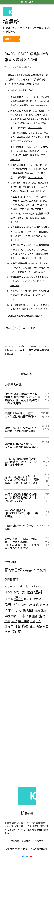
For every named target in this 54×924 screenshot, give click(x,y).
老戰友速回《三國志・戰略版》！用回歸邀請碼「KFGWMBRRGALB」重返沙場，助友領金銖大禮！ (21, 543)
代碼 (23, 592)
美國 (32, 621)
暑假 (28, 616)
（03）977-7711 (35, 127)
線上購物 (23, 621)
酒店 (32, 626)
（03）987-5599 (24, 141)
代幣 (16, 592)
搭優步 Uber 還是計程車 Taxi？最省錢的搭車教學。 (20, 415)
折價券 (9, 611)
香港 (14, 631)
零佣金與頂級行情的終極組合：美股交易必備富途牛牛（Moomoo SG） (20, 497)
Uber (8, 592)
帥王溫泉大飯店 (17, 196)
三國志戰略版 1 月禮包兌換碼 (19, 527)
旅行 (45, 610)
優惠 (18, 598)
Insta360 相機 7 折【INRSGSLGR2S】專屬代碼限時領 (21, 513)
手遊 (45, 605)
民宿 (7, 621)
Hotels (24, 586)
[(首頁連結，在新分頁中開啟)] (7, 11)
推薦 (37, 611)
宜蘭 (8, 328)
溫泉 (17, 328)
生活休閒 (40, 571)
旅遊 (7, 616)
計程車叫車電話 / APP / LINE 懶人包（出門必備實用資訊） (21, 446)
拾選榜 (11, 21)
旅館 (14, 616)
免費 (7, 604)
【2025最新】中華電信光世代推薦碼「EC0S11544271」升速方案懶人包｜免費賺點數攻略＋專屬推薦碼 (22, 399)
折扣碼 (28, 610)
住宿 (30, 592)
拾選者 (18, 67)
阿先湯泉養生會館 (18, 263)
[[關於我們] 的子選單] (31, 841)
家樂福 (31, 605)
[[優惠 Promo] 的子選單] (19, 39)
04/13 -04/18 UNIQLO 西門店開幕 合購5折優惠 (39, 350)
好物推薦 (28, 571)
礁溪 (25, 328)
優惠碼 (37, 599)
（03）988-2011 (39, 257)
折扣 (18, 610)
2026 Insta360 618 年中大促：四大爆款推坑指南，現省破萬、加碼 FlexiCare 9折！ (21, 479)
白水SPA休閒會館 (18, 291)
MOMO (40, 586)
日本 (21, 616)
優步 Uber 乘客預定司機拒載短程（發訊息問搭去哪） (20, 429)
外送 (24, 605)
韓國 (45, 626)
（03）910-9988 (37, 191)
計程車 (9, 626)
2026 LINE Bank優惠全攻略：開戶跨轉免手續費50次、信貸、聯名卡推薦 (21, 461)
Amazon (8, 586)
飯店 (33, 328)
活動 (14, 621)
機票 (42, 616)
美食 (38, 621)
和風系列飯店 (16, 110)
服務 (34, 616)
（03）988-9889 (35, 177)
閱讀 (39, 626)
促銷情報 (27, 67)
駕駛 (20, 631)
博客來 (17, 605)
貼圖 (17, 626)
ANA (16, 586)
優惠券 (28, 599)
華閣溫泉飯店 (16, 277)
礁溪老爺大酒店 (17, 96)
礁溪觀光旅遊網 (28, 315)
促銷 (38, 592)
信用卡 (8, 599)
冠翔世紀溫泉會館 (18, 133)
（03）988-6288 (37, 105)
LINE (32, 586)
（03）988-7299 (35, 271)
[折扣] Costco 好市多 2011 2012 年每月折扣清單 (14, 350)
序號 (39, 605)
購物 (24, 626)
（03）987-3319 (40, 309)
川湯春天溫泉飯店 (18, 164)
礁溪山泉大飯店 (17, 146)
